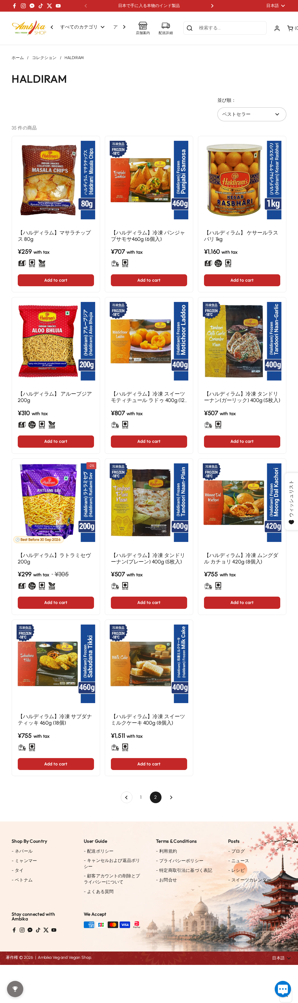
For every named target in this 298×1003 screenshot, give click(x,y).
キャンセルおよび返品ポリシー (112, 863)
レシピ (236, 870)
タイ (18, 870)
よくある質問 (98, 891)
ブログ (236, 851)
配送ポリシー (98, 851)
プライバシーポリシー (179, 860)
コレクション (44, 57)
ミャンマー (24, 860)
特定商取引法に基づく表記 (184, 870)
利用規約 (166, 851)
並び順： (226, 100)
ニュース (238, 860)
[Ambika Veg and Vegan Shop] (29, 28)
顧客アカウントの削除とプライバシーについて (112, 879)
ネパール (22, 851)
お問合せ (166, 880)
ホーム (18, 57)
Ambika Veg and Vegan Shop (64, 957)
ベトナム (22, 880)
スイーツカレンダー (249, 880)
